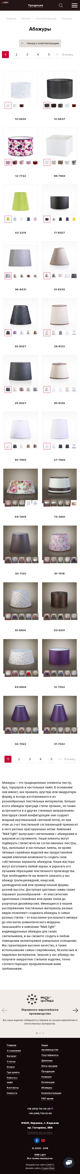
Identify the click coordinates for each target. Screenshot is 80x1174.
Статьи (11, 1061)
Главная (11, 19)
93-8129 (59, 403)
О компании (14, 1050)
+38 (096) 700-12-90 (40, 1113)
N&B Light (40, 1154)
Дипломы (47, 1060)
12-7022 (59, 687)
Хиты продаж (49, 1066)
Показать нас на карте (40, 1132)
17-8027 (59, 232)
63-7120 (20, 573)
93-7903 (20, 460)
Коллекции (47, 1082)
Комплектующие (46, 19)
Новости (12, 1093)
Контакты (13, 1087)
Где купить (13, 1072)
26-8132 (59, 346)
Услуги (11, 1067)
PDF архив (47, 1098)
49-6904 (20, 687)
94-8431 (20, 289)
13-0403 (20, 119)
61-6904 (20, 630)
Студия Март (48, 1168)
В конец (67, 55)
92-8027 (20, 346)
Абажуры (46, 1087)
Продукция (48, 1071)
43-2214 (20, 232)
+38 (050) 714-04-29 (38, 1108)
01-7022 (59, 744)
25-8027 (20, 403)
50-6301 (59, 630)
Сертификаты (49, 1055)
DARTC (50, 1164)
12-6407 (59, 119)
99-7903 (59, 176)
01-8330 (59, 289)
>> (57, 55)
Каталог (26, 19)
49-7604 (20, 516)
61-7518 (59, 573)
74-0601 (59, 516)
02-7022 (20, 744)
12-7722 (20, 176)
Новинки (46, 1076)
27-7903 (59, 460)
